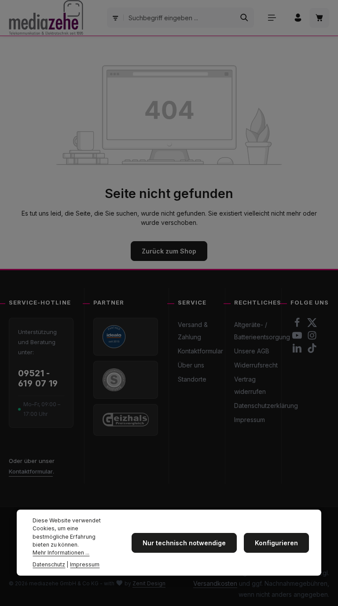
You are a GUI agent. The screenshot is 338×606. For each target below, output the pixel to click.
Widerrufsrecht (256, 365)
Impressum (249, 419)
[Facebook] (298, 325)
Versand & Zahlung (193, 331)
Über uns (191, 365)
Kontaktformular (31, 471)
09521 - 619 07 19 (38, 378)
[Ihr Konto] (298, 18)
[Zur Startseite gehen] (46, 17)
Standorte (192, 379)
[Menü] (272, 18)
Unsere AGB (251, 351)
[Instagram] (312, 338)
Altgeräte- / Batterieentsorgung (262, 331)
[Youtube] (298, 338)
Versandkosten (215, 583)
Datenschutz (49, 564)
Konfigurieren (276, 543)
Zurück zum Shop (169, 251)
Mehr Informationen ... (61, 552)
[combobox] (179, 17)
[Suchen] (244, 17)
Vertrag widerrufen (250, 385)
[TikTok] (312, 350)
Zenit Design (148, 583)
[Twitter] (312, 325)
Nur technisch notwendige (184, 543)
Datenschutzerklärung (266, 405)
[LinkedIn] (298, 350)
